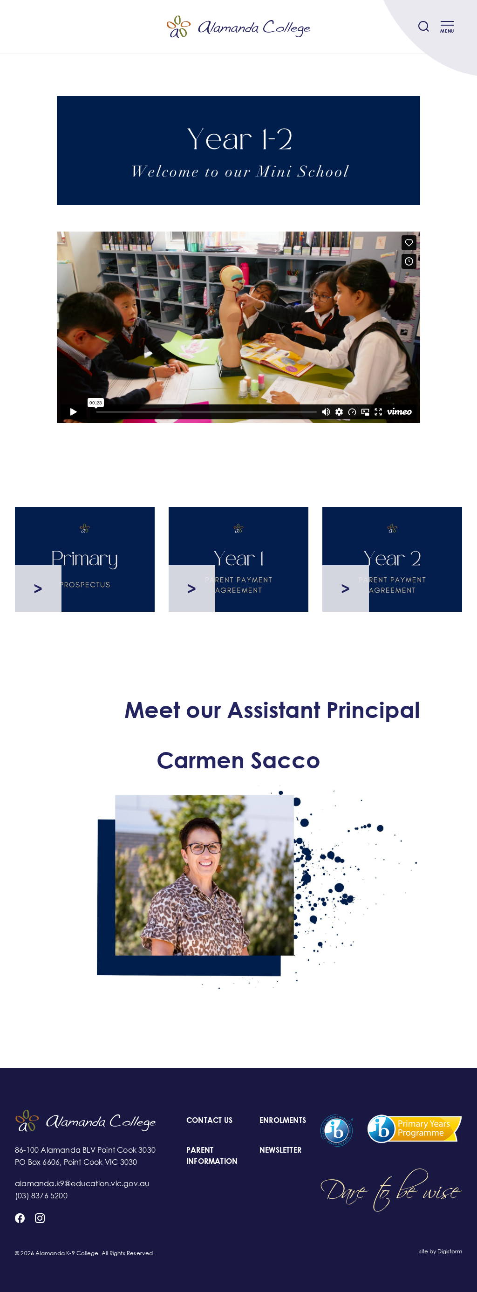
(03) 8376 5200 (41, 1195)
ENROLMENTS (282, 1120)
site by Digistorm (440, 1251)
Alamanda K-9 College (238, 27)
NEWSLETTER (280, 1150)
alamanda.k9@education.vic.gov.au (82, 1183)
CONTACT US (209, 1120)
